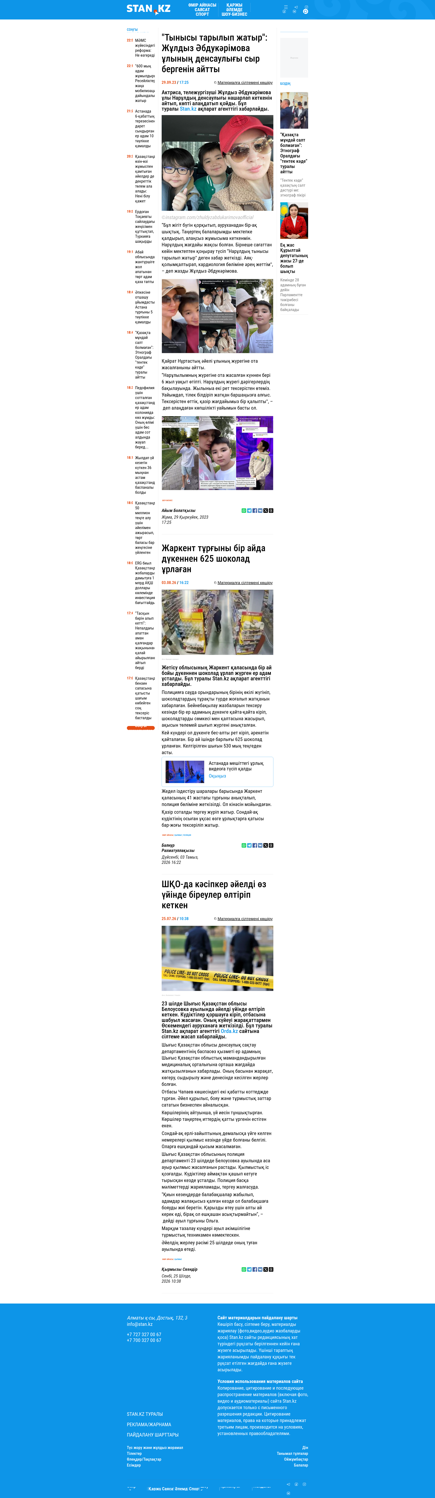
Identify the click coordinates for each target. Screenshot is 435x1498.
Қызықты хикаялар (230, 1489)
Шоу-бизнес (234, 14)
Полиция (187, 835)
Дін (305, 1447)
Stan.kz (188, 109)
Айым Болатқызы (179, 510)
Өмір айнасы (202, 5)
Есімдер (134, 1465)
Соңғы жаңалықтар (141, 728)
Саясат (202, 9)
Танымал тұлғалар (292, 1453)
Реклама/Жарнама (149, 1424)
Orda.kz (229, 1031)
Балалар (301, 1465)
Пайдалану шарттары (153, 1435)
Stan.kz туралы (145, 1414)
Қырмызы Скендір (179, 1269)
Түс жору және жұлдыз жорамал (155, 1447)
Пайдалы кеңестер (262, 1489)
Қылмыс (178, 835)
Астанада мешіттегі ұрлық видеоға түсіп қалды (236, 766)
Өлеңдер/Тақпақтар (144, 1459)
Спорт (202, 14)
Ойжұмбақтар (296, 1459)
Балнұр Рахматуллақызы (178, 848)
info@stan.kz (140, 1324)
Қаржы (234, 5)
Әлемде (234, 9)
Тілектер (134, 1453)
